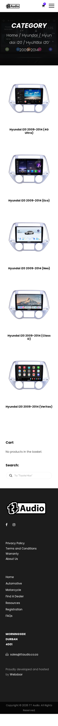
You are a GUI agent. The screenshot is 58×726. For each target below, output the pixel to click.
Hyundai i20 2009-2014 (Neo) (29, 268)
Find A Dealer (15, 596)
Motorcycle (13, 590)
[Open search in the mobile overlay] (29, 475)
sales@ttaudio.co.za (24, 654)
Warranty (12, 554)
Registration (14, 609)
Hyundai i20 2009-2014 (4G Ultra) (29, 131)
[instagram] (14, 525)
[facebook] (6, 525)
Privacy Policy (15, 543)
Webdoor (16, 674)
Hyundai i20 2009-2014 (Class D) (29, 337)
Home (12, 35)
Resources (13, 603)
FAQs (9, 616)
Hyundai (30, 35)
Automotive (14, 583)
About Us (12, 559)
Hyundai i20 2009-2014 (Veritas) (29, 407)
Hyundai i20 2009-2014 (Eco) (29, 200)
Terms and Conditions (21, 548)
